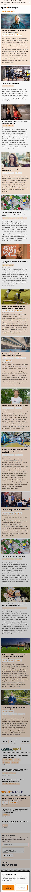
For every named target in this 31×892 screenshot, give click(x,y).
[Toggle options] (15, 883)
